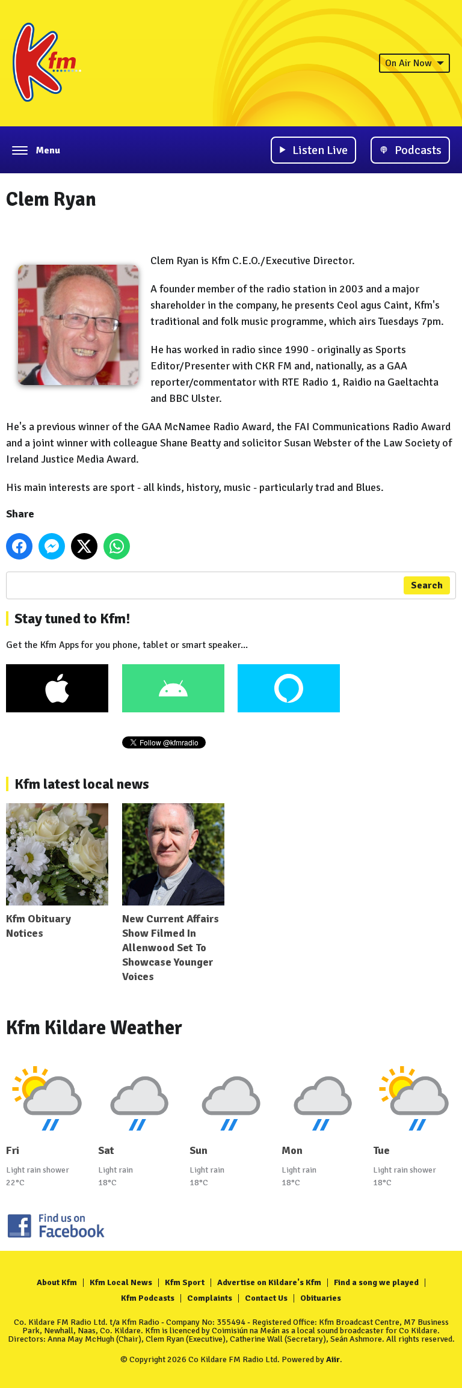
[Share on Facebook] (19, 546)
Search (427, 585)
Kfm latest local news (81, 784)
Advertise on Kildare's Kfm (269, 1282)
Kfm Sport (185, 1282)
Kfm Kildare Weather (94, 1028)
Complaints (209, 1298)
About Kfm (57, 1282)
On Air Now (408, 63)
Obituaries (320, 1298)
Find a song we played (376, 1282)
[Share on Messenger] (51, 546)
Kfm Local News (121, 1282)
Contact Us (266, 1298)
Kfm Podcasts (147, 1298)
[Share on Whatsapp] (116, 546)
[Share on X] (84, 546)
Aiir (333, 1359)
